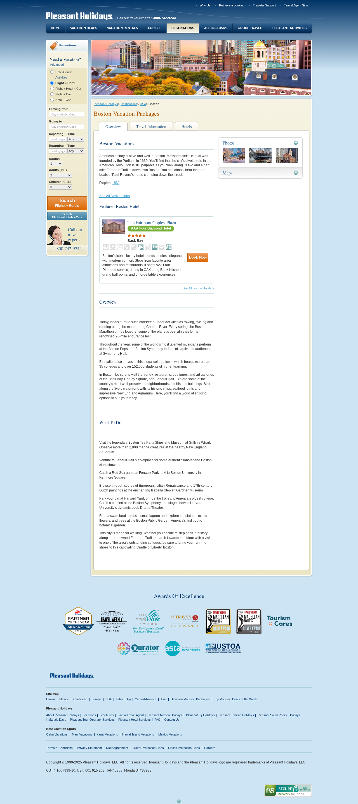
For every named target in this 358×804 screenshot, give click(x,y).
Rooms (54, 158)
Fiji (129, 699)
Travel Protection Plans (148, 747)
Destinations (182, 28)
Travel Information (151, 126)
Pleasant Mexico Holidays (164, 715)
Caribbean (80, 699)
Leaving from (59, 109)
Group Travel (250, 28)
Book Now (198, 257)
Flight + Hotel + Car (68, 88)
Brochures (107, 715)
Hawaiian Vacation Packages (190, 699)
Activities (61, 77)
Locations (89, 715)
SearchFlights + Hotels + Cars (67, 215)
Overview (113, 126)
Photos (229, 143)
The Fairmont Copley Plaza (152, 222)
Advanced (57, 64)
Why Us (205, 5)
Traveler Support (264, 5)
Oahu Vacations (57, 734)
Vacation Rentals (122, 28)
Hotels (187, 126)
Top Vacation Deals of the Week (235, 699)
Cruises (154, 28)
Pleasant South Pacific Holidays (279, 715)
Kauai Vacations (107, 734)
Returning (56, 145)
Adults (58, 170)
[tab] (260, 142)
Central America (145, 699)
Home (55, 28)
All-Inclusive (216, 28)
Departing (56, 134)
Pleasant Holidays (106, 104)
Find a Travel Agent (130, 715)
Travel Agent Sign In (297, 5)
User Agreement (117, 747)
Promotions (68, 45)
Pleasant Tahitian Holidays (236, 715)
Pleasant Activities (289, 28)
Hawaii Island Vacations (138, 734)
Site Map (52, 694)
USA (143, 104)
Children (60, 181)
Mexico (64, 699)
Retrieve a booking (231, 5)
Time (71, 134)
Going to (55, 121)
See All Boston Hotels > (198, 288)
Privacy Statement (89, 747)
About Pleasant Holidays (62, 715)
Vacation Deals (83, 28)
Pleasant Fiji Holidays (200, 715)
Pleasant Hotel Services (134, 719)
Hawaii (50, 699)
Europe (96, 699)
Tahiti (119, 699)
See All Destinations (114, 196)
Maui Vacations (82, 734)
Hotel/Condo (63, 72)
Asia (163, 699)
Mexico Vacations (170, 734)
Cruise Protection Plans (184, 747)
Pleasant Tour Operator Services (92, 719)
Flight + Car (63, 94)
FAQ (157, 719)
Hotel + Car (63, 99)
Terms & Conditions (59, 747)
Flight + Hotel (65, 83)
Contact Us (172, 719)
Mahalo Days (57, 719)
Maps (227, 173)
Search (67, 203)
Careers (209, 747)
